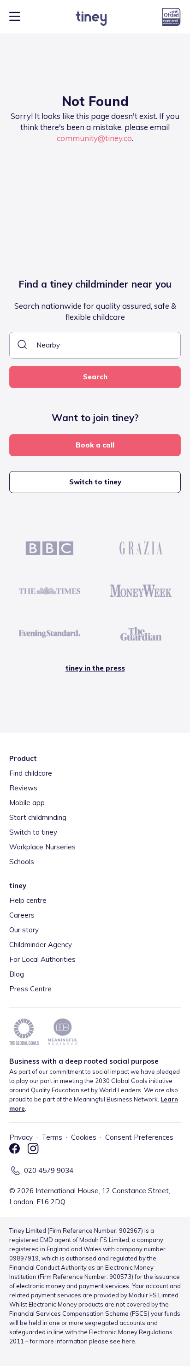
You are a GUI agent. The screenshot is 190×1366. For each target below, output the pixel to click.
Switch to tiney (95, 481)
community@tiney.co (94, 138)
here (128, 1341)
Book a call (95, 445)
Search (95, 376)
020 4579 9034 (48, 1170)
